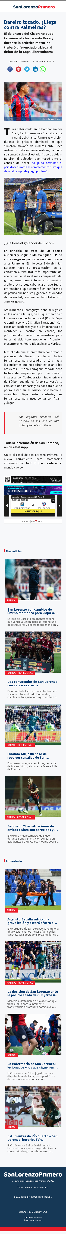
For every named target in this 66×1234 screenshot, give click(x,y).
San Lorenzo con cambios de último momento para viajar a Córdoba (30, 611)
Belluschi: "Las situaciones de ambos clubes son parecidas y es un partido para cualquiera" (32, 827)
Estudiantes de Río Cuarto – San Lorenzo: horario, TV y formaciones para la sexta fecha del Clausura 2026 (32, 1137)
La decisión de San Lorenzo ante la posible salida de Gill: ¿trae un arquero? (32, 993)
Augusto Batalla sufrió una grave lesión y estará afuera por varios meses (32, 920)
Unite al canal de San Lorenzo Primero (31, 455)
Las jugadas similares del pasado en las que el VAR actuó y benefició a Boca (39, 421)
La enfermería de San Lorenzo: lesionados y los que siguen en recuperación (31, 1065)
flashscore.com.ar (33, 1220)
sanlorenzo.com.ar (33, 1217)
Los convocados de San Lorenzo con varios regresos (32, 683)
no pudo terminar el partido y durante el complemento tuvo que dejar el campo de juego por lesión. (33, 167)
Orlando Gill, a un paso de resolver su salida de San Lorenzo (27, 755)
